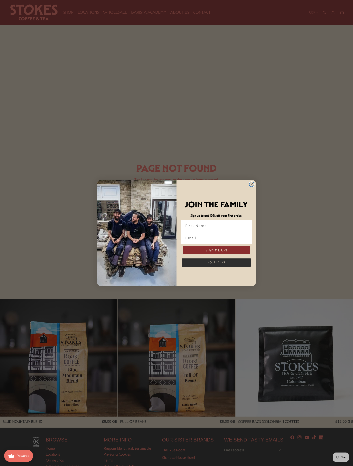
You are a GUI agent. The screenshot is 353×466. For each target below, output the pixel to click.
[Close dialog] (251, 184)
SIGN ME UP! (216, 250)
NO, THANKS (216, 262)
